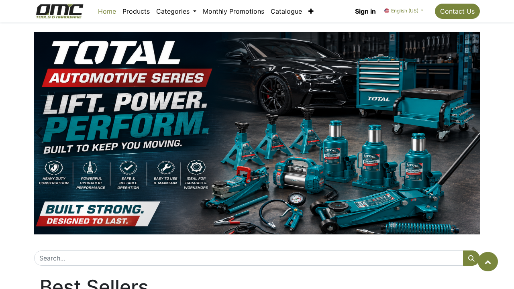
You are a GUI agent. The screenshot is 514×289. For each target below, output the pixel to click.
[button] (311, 11)
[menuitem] (107, 11)
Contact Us (457, 11)
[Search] (471, 258)
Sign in (365, 11)
